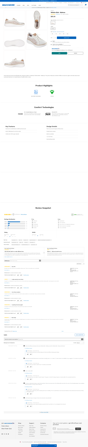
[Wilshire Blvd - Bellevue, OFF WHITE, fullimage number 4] (14, 60)
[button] (78, 2)
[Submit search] (82, 339)
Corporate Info (43, 429)
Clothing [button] (34, 5)
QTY (51, 37)
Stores (56, 2)
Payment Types (32, 430)
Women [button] (18, 5)
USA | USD (84, 2)
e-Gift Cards (20, 430)
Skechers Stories (43, 425)
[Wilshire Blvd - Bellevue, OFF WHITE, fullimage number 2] (14, 40)
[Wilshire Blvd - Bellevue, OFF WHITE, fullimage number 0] (14, 19)
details (56, 0)
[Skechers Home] (8, 5)
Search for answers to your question (11, 339)
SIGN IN (75, 53)
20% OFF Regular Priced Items (44, 0)
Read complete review (8, 256)
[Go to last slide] (5, 7)
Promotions (20, 434)
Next (63, 331)
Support (60, 2)
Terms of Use (56, 432)
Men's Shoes (20, 427)
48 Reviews (58, 14)
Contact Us (31, 434)
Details (55, 7)
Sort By (75, 342)
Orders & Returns (50, 2)
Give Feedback (32, 436)
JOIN (59, 53)
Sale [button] (40, 5)
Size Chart (54, 31)
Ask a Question (79, 334)
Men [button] (24, 5)
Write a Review (24, 214)
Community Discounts (44, 434)
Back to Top (15, 331)
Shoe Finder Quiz (7, 428)
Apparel (19, 432)
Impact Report (43, 430)
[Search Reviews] (40, 260)
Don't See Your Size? (60, 31)
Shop (53, 7)
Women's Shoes (21, 425)
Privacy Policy (83, 431)
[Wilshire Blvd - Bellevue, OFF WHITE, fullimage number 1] (37, 19)
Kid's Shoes (20, 429)
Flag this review (26, 287)
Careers (41, 427)
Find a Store (5, 426)
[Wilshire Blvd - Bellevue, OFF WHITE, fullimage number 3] (37, 40)
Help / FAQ (31, 425)
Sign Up (78, 428)
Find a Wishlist (32, 432)
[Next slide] (82, 7)
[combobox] (75, 5)
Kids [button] (28, 5)
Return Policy (31, 429)
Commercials (42, 432)
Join (3, 423)
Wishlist (65, 2)
